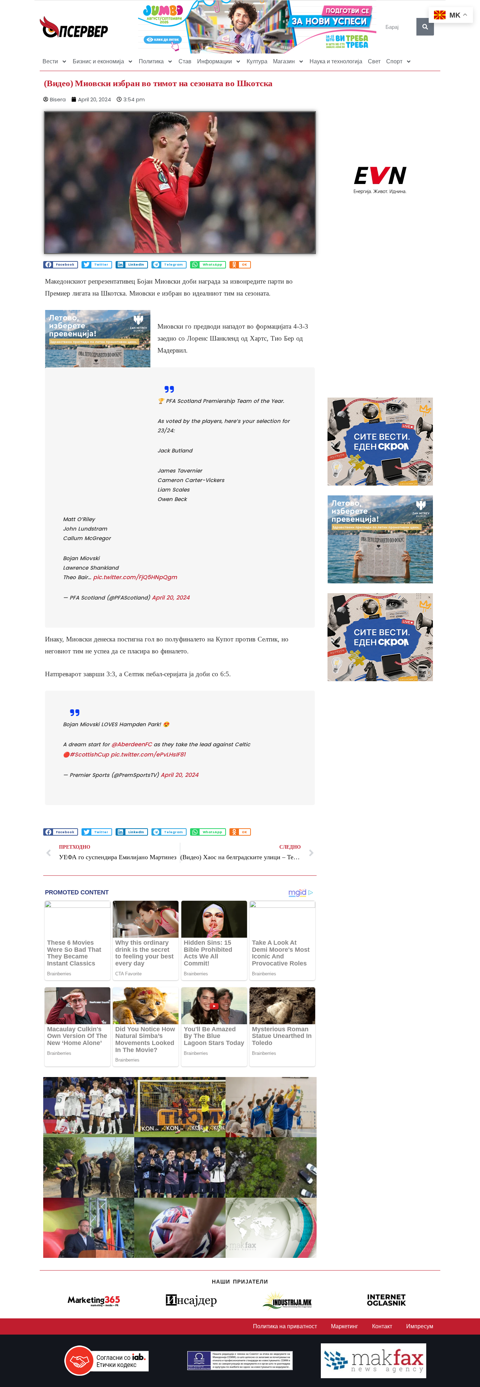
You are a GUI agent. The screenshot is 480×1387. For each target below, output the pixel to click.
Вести (50, 61)
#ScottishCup (89, 754)
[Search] (425, 27)
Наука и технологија (336, 61)
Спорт (394, 61)
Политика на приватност (285, 1326)
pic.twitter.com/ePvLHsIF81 (148, 754)
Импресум (419, 1326)
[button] (60, 264)
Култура (257, 61)
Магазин (284, 61)
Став (185, 61)
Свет (374, 61)
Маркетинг (344, 1326)
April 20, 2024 (170, 598)
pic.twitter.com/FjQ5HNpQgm (135, 577)
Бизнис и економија (98, 61)
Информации (214, 61)
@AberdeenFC (131, 744)
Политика (151, 61)
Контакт (382, 1326)
